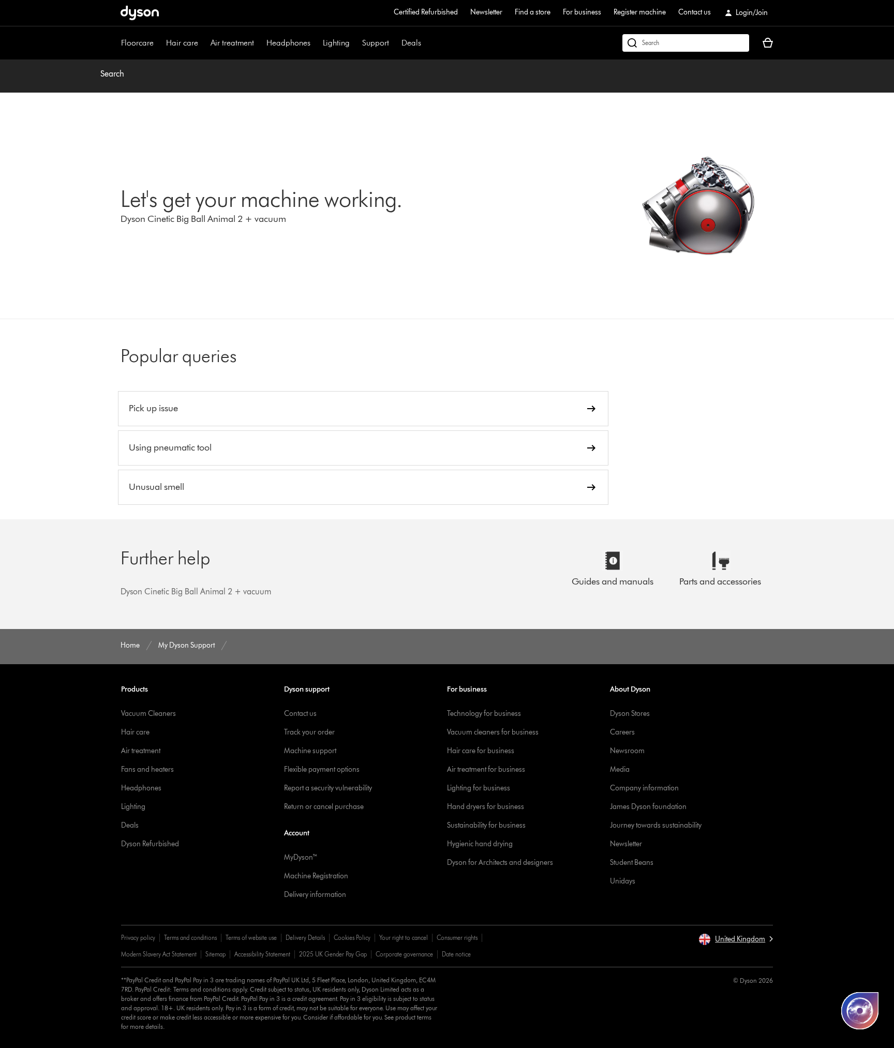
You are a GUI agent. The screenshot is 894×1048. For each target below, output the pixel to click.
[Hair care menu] (203, 43)
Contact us (694, 12)
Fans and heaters (147, 769)
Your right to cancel (403, 937)
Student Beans (631, 862)
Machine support (310, 750)
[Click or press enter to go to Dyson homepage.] (140, 13)
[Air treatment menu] (259, 43)
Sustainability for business (486, 825)
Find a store (532, 12)
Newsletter (486, 12)
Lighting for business (478, 788)
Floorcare (137, 43)
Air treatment (232, 43)
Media (620, 769)
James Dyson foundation (648, 806)
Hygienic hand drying (480, 844)
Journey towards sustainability (656, 825)
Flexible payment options (322, 769)
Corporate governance (404, 954)
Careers (622, 732)
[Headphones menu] (315, 43)
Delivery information (315, 894)
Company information (644, 788)
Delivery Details (305, 937)
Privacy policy (138, 937)
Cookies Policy (352, 937)
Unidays (622, 881)
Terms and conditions (190, 937)
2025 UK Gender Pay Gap (333, 954)
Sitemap (215, 954)
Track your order (309, 732)
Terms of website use (251, 937)
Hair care (182, 43)
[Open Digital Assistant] (859, 1010)
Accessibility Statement (262, 954)
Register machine (640, 12)
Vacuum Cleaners (148, 713)
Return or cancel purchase (324, 806)
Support (375, 43)
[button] (735, 939)
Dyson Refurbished (150, 844)
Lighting (336, 43)
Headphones (288, 43)
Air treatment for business (486, 769)
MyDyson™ (301, 857)
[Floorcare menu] (159, 43)
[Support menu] (394, 43)
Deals (411, 43)
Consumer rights (457, 937)
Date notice (456, 954)
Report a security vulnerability (328, 788)
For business (582, 12)
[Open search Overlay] (685, 43)
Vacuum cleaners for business (493, 732)
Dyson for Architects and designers (500, 862)
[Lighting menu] (355, 43)
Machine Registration (316, 876)
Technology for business (484, 713)
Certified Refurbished (426, 12)
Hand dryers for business (485, 806)
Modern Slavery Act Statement (159, 954)
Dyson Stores (630, 713)
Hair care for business (480, 750)
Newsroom (627, 750)
